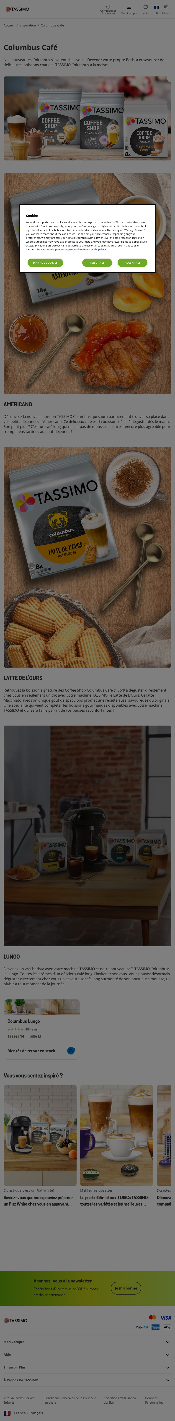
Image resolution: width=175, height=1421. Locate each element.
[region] (87, 238)
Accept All (133, 262)
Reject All (97, 262)
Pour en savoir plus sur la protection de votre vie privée (71, 249)
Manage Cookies (45, 262)
